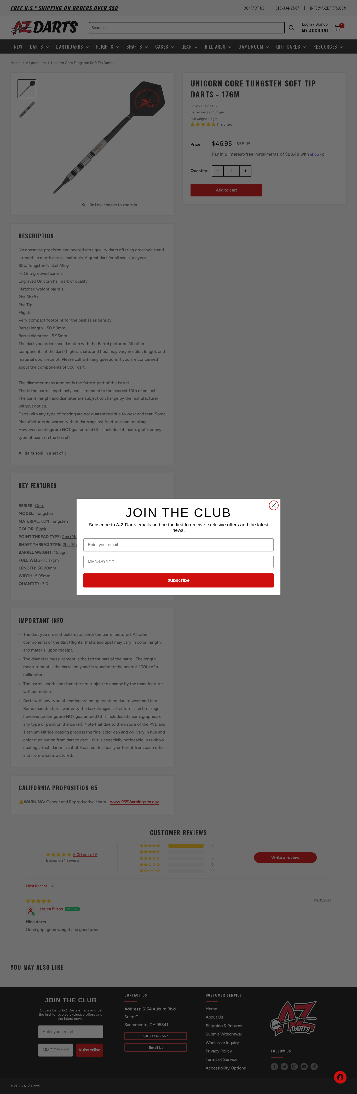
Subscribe (178, 580)
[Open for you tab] (340, 1077)
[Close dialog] (273, 505)
